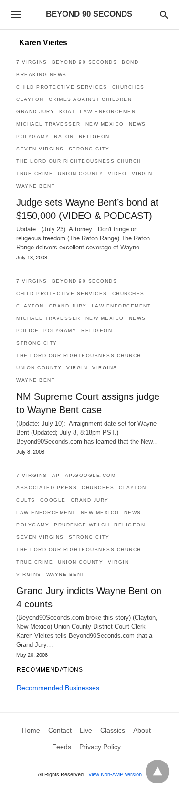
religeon (94, 136)
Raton (64, 136)
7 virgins (31, 62)
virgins (104, 367)
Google (53, 500)
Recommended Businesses (58, 688)
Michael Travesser (48, 124)
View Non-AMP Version (115, 774)
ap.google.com (90, 475)
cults (25, 500)
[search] (163, 14)
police (27, 330)
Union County (80, 173)
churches (128, 86)
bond (130, 62)
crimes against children (90, 99)
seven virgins (40, 148)
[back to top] (157, 771)
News (137, 124)
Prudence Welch (81, 524)
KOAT (67, 111)
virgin (142, 173)
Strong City (89, 148)
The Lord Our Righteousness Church (78, 161)
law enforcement (109, 111)
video (117, 173)
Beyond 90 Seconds (84, 62)
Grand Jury (35, 111)
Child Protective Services (61, 86)
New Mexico (104, 124)
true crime (34, 173)
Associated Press (46, 487)
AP (56, 475)
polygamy (32, 136)
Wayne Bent (35, 185)
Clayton (30, 99)
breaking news (41, 74)
